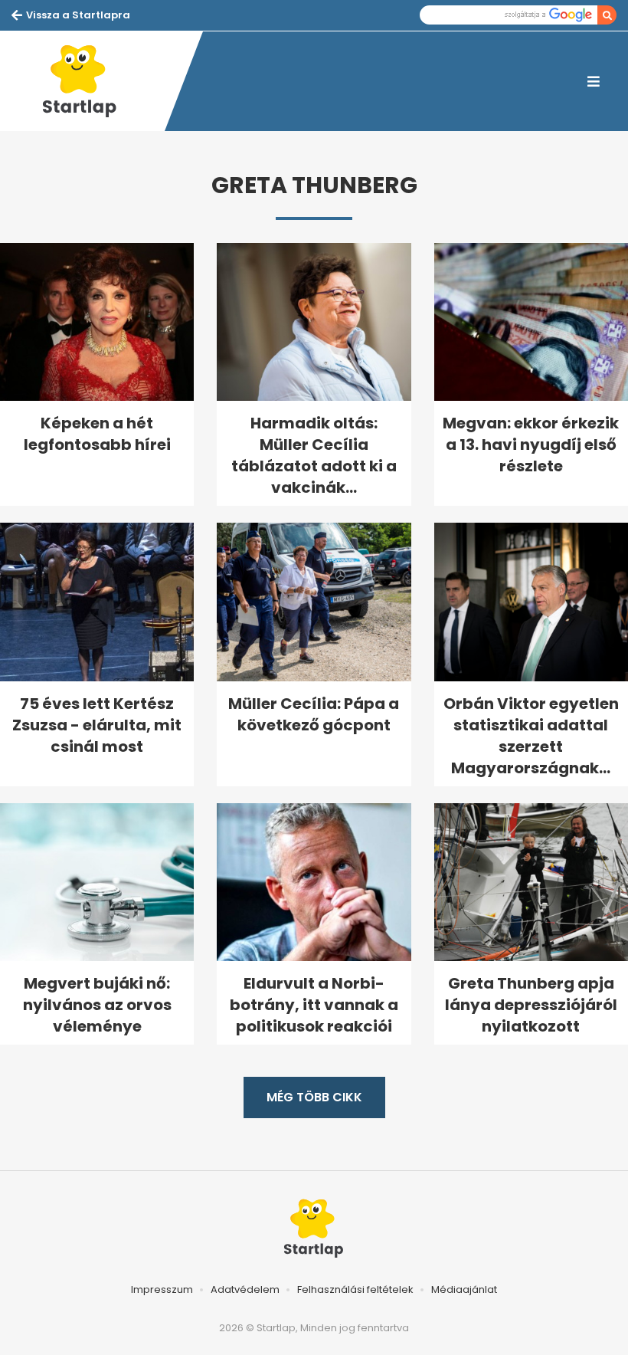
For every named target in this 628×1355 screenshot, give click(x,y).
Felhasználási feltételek (355, 1289)
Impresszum (162, 1289)
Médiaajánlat (464, 1289)
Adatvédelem (245, 1289)
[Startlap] (88, 81)
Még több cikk (314, 1097)
